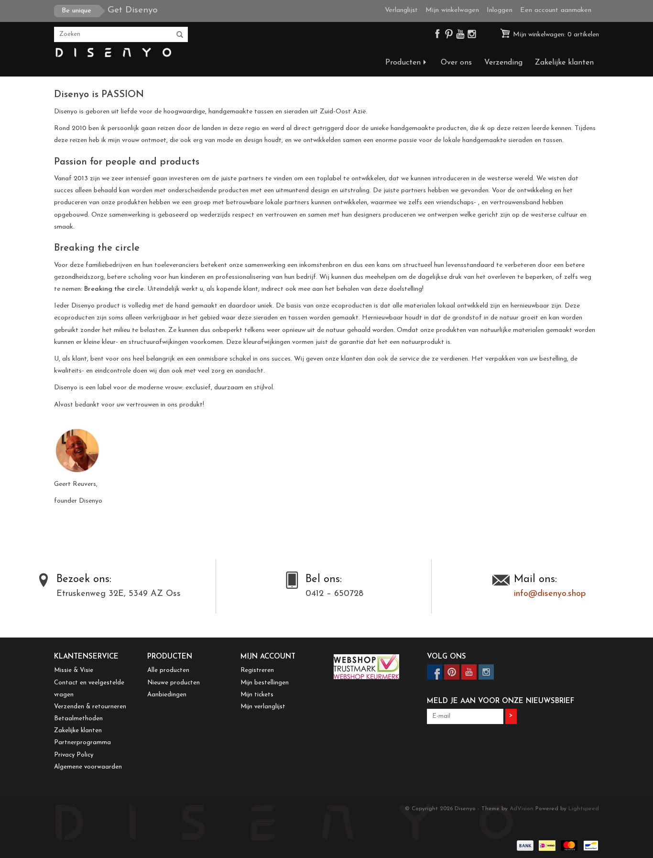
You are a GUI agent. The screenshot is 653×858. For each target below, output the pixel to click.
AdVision (521, 809)
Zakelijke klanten (564, 62)
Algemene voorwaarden (88, 767)
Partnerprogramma (82, 742)
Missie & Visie (73, 670)
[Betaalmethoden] (524, 845)
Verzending (503, 62)
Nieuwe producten (173, 683)
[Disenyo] (112, 53)
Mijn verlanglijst (262, 707)
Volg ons (446, 656)
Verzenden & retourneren (90, 707)
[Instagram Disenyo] (472, 36)
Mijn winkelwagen (452, 10)
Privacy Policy (73, 755)
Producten (403, 62)
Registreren (257, 670)
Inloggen (499, 10)
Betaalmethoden (78, 718)
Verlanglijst (401, 10)
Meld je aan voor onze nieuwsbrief (500, 701)
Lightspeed (583, 809)
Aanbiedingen (166, 695)
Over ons (456, 62)
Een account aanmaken (555, 10)
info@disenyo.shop (550, 594)
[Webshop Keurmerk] (373, 666)
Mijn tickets (256, 695)
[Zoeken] (180, 35)
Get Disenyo (110, 10)
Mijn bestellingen (264, 683)
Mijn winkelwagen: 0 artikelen (555, 34)
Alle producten (168, 670)
